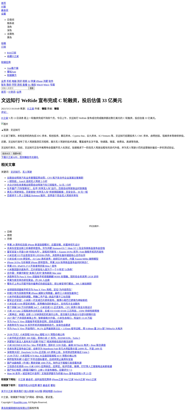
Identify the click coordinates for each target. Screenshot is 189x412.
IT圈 (3, 6)
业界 (3, 81)
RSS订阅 (11, 53)
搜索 (32, 88)
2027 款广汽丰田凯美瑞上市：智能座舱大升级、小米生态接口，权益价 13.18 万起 (49, 318)
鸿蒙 (45, 81)
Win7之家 (69, 379)
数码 (8, 84)
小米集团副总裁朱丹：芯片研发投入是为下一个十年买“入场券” (40, 269)
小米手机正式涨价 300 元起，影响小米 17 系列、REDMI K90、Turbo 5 (43, 338)
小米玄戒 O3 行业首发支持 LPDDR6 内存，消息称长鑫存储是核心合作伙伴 (46, 255)
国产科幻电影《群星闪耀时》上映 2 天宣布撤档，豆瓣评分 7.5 (39, 370)
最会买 (4, 10)
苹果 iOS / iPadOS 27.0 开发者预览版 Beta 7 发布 (32, 266)
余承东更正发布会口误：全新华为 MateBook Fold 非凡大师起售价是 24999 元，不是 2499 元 (54, 348)
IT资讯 (11, 92)
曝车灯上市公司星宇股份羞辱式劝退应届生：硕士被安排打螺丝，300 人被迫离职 (49, 283)
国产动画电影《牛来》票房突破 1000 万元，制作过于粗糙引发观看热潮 (44, 363)
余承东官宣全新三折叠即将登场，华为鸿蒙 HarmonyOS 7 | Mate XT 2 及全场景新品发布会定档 (56, 248)
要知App (11, 71)
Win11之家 (91, 379)
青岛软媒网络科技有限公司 (15, 408)
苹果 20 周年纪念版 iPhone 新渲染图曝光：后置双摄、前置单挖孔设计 (43, 244)
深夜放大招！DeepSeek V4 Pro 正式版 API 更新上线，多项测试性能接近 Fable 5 (48, 352)
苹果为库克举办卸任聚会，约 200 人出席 (28, 280)
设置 (3, 14)
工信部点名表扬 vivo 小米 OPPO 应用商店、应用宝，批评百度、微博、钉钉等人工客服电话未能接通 (59, 366)
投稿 (3, 43)
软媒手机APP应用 (27, 385)
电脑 (14, 81)
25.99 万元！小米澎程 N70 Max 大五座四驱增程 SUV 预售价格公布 (41, 356)
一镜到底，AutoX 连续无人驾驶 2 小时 (27, 181)
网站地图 (48, 391)
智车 (3, 84)
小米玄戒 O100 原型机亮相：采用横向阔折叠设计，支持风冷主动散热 (43, 304)
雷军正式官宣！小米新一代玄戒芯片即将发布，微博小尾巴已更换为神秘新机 (47, 300)
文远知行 (15, 172)
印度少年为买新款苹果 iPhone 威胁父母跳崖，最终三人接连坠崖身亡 (43, 293)
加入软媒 (29, 391)
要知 (52, 385)
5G (29, 84)
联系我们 (18, 391)
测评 (19, 81)
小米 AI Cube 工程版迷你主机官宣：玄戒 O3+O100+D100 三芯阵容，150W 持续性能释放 (53, 311)
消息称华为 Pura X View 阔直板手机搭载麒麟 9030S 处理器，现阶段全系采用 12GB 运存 (52, 276)
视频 (24, 81)
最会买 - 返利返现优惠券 (38, 379)
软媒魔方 (12, 75)
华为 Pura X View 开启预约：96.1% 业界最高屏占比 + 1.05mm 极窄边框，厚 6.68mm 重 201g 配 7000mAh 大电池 (64, 328)
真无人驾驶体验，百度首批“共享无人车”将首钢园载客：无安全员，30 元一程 (47, 192)
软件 (51, 81)
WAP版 (38, 391)
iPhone (39, 81)
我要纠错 (17, 153)
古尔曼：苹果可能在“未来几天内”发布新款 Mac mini (34, 273)
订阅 (3, 47)
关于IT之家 (7, 391)
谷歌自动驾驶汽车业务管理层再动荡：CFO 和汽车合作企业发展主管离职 (45, 178)
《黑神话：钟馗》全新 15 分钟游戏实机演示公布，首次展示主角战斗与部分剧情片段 (51, 314)
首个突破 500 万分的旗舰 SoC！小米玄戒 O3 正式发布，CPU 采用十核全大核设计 (49, 307)
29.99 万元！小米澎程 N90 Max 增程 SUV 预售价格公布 (36, 334)
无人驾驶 (27, 172)
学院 (14, 84)
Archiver (58, 391)
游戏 (19, 84)
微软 (33, 84)
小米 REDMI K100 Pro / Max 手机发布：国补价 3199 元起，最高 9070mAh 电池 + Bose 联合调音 (56, 345)
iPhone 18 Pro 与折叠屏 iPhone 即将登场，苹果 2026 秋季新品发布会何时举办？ (48, 262)
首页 (3, 3)
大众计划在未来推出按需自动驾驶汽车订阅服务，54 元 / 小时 (39, 185)
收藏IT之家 (13, 56)
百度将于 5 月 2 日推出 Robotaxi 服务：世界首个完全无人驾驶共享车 (42, 195)
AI (29, 81)
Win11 (46, 84)
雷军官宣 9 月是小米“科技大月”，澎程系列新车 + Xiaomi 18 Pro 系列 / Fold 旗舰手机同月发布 (55, 252)
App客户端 (12, 68)
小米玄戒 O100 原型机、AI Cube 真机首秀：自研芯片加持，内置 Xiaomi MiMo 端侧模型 (52, 259)
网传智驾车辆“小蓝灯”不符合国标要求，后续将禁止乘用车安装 (40, 359)
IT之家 (30, 108)
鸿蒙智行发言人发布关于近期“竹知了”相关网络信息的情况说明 (40, 341)
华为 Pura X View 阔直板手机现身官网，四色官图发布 (35, 321)
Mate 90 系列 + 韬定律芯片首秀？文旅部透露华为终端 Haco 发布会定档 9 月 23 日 (49, 373)
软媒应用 (6, 62)
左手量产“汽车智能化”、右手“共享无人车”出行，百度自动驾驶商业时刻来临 (47, 188)
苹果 (33, 81)
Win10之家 (79, 379)
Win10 (40, 84)
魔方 (40, 385)
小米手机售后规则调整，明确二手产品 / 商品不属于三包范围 (38, 296)
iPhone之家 (57, 379)
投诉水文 (6, 153)
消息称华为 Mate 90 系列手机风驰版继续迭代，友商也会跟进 (38, 325)
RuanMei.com (20, 402)
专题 (52, 84)
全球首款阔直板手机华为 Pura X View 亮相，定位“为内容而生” (39, 289)
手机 (8, 81)
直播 (24, 84)
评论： (4, 112)
